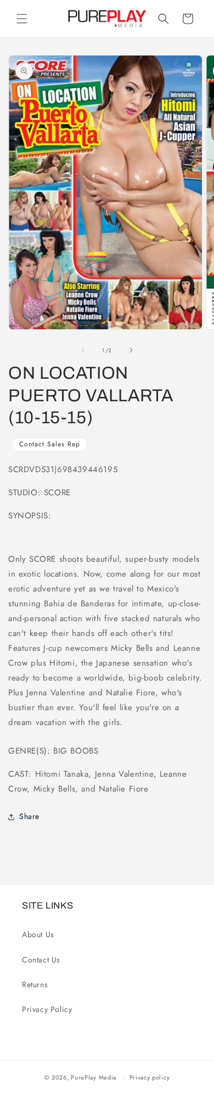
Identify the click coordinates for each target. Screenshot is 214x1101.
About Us (38, 934)
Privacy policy (149, 1077)
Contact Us (41, 959)
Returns (35, 984)
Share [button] (29, 816)
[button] (22, 19)
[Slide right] (131, 350)
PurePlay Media (93, 1077)
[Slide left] (83, 350)
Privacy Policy (47, 1009)
